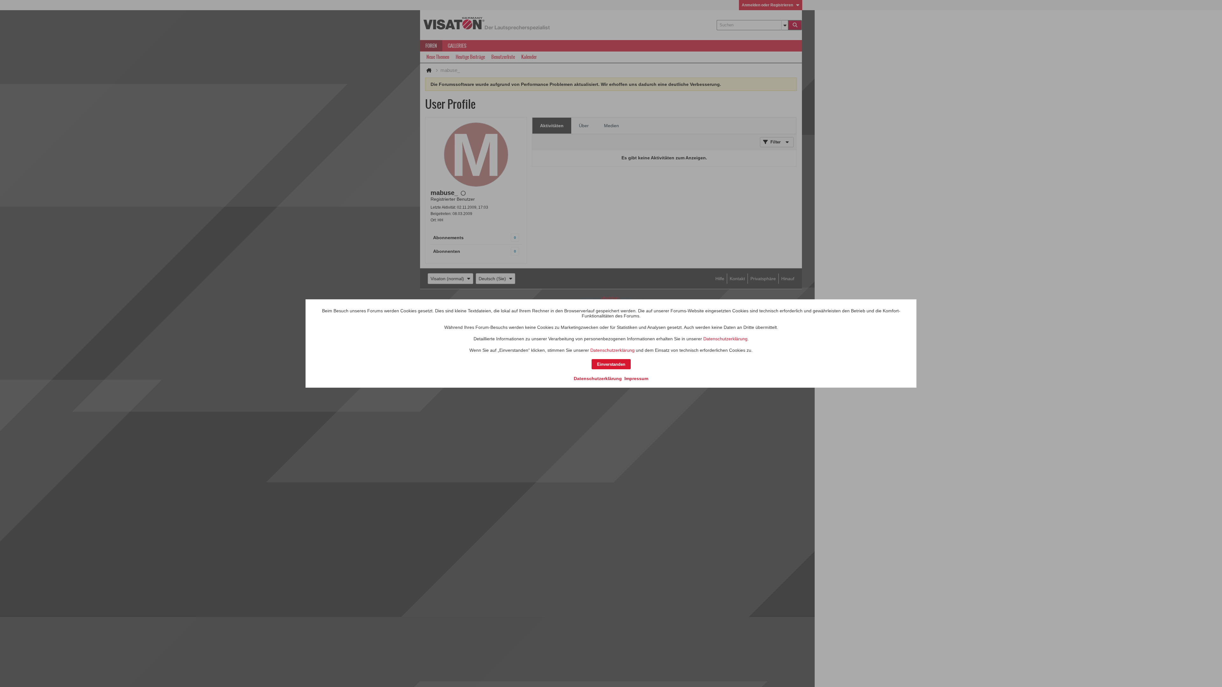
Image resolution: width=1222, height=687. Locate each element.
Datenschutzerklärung (725, 338)
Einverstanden (611, 364)
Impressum (636, 378)
